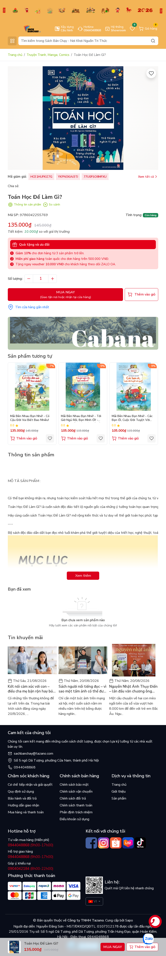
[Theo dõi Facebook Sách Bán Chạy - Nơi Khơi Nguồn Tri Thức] (91, 843)
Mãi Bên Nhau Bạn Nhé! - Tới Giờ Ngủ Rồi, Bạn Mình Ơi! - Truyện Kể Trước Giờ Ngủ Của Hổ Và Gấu (81, 418)
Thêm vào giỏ (26, 438)
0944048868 (24, 767)
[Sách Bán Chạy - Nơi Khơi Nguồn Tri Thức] (26, 28)
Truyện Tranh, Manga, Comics (48, 55)
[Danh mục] (12, 40)
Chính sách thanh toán (76, 805)
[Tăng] (52, 278)
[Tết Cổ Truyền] (83, 10)
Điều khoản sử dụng (74, 819)
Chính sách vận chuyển (76, 791)
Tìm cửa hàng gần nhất (32, 307)
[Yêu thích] (151, 73)
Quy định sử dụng (21, 791)
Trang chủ (15, 55)
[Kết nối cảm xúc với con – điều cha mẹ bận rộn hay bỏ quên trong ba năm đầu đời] (32, 660)
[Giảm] (28, 278)
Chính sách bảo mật (74, 784)
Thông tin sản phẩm (27, 204)
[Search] (153, 40)
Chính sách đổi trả (73, 798)
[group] (83, 118)
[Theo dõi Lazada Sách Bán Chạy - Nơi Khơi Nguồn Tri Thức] (128, 843)
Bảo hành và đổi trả (22, 798)
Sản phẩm (119, 798)
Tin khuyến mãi (25, 637)
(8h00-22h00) (30, 868)
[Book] (83, 333)
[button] (151, 403)
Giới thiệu (119, 791)
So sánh (54, 204)
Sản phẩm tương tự (30, 356)
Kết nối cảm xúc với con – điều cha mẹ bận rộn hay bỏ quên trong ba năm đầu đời (30, 689)
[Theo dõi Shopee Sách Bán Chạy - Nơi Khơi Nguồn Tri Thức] (115, 843)
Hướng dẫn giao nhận (23, 805)
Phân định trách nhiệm (76, 812)
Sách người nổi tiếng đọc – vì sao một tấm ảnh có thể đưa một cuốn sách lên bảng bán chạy (82, 689)
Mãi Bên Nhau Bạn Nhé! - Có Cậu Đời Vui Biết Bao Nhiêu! (29, 418)
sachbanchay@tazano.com (33, 753)
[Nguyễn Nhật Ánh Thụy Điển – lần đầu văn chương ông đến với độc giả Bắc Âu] (133, 660)
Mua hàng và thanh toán (26, 812)
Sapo (128, 920)
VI (95, 901)
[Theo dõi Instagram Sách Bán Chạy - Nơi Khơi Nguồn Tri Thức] (103, 843)
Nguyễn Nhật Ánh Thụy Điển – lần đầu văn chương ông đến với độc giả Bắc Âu (133, 689)
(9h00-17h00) (30, 845)
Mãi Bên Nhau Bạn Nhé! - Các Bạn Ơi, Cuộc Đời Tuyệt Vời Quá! (132, 418)
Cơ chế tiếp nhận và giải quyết (30, 784)
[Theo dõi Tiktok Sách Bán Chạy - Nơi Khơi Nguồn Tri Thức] (140, 843)
